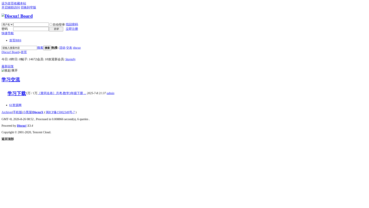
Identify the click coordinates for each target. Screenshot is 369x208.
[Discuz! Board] (17, 15)
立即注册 (72, 28)
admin (110, 93)
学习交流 (11, 79)
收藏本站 (20, 3)
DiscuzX (37, 112)
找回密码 (72, 24)
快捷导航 (8, 33)
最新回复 (8, 66)
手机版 (17, 112)
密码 (5, 28)
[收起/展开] (10, 71)
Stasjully (70, 59)
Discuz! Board (10, 52)
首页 (15, 40)
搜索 (40, 47)
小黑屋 (27, 112)
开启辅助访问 (11, 7)
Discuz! (22, 125)
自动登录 (59, 24)
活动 (62, 47)
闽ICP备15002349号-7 (60, 112)
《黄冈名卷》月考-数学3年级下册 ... (61, 93)
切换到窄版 (28, 7)
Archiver (7, 112)
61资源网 (15, 105)
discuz (77, 47)
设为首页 (8, 3)
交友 (69, 47)
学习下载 (16, 93)
